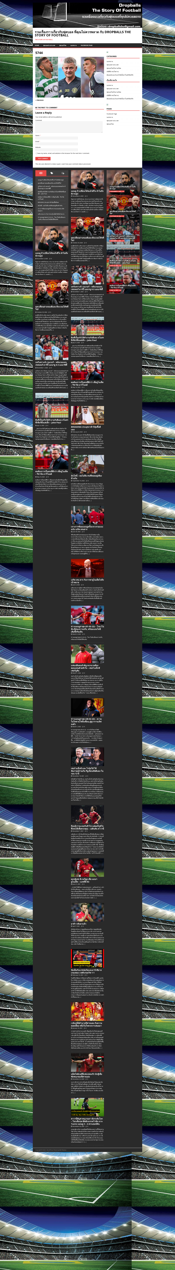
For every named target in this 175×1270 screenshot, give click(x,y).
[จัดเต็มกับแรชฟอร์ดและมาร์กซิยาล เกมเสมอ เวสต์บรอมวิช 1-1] (87, 967)
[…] (51, 274)
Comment (38, 120)
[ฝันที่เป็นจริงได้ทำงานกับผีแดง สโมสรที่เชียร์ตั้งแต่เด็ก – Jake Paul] (51, 416)
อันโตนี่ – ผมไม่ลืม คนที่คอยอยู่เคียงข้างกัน (50, 205)
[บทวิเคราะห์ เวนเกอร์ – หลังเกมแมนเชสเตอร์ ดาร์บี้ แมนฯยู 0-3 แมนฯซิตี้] (51, 359)
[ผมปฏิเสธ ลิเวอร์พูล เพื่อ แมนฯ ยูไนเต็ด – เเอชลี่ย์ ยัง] (87, 876)
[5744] (69, 96)
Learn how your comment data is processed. (76, 164)
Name (37, 135)
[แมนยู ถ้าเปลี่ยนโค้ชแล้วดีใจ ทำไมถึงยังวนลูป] (51, 250)
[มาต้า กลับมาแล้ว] (87, 920)
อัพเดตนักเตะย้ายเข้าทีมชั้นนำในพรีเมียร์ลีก (120, 75)
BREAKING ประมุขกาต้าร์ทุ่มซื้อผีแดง (48, 202)
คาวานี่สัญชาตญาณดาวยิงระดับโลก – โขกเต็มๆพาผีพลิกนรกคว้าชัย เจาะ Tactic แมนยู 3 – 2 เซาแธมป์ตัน (87, 1121)
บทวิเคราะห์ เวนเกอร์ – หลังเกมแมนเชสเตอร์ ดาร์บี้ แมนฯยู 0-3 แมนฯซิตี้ (51, 363)
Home (37, 45)
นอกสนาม (73, 45)
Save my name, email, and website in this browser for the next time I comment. (63, 153)
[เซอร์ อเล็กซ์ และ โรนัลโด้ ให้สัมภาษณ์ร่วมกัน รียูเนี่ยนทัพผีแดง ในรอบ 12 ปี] (87, 765)
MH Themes (62, 1150)
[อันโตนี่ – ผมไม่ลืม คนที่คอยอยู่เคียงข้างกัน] (87, 472)
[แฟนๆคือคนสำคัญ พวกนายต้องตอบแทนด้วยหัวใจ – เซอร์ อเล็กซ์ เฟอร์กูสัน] (87, 662)
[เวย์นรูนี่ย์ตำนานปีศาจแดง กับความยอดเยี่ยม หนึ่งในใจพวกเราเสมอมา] (87, 1020)
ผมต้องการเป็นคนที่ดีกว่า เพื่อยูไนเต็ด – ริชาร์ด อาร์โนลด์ (51, 472)
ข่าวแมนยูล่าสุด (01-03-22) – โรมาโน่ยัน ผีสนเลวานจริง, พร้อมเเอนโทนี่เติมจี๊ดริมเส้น (87, 629)
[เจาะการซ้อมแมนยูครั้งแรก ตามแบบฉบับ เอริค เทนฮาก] (87, 523)
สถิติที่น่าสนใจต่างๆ (113, 71)
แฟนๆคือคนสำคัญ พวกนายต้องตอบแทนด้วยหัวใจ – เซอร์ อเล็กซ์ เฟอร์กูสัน (85, 668)
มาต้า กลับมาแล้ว (78, 923)
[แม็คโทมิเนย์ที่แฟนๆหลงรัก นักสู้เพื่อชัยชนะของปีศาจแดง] (87, 1071)
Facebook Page (86, 45)
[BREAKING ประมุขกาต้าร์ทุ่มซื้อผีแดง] (87, 423)
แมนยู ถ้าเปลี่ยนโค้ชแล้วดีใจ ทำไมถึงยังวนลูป (51, 180)
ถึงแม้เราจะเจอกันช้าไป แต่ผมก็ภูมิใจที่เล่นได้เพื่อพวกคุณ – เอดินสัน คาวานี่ (87, 827)
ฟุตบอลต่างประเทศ (49, 45)
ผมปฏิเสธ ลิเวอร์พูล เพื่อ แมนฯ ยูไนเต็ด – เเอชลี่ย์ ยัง (84, 880)
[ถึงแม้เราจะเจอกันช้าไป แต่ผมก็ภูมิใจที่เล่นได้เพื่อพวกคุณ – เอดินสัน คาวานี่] (87, 823)
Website (38, 147)
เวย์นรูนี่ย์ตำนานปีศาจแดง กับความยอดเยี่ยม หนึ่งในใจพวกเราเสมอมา (86, 1024)
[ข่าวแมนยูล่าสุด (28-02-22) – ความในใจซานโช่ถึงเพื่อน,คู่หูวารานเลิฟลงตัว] (87, 715)
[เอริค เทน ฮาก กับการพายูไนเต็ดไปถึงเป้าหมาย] (87, 576)
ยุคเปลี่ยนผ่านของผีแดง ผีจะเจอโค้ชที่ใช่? (49, 183)
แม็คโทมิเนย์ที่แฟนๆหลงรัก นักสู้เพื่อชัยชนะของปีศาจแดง (86, 1075)
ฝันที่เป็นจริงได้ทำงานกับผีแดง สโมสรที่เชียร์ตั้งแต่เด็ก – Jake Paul (51, 421)
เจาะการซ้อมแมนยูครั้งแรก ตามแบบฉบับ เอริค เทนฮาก (87, 528)
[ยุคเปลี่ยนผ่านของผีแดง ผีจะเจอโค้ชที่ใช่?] (51, 303)
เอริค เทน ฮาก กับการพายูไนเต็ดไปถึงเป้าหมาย (51, 214)
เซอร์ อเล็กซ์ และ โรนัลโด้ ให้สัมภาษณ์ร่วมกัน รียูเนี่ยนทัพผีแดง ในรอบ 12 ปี (87, 771)
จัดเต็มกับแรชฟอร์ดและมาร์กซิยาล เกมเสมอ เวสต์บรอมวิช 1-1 (86, 971)
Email (37, 141)
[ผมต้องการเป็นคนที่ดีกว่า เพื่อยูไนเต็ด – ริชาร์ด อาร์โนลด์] (51, 468)
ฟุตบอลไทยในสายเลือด (114, 68)
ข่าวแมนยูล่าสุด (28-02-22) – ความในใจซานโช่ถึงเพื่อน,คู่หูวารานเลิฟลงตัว (86, 722)
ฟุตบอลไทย (62, 45)
